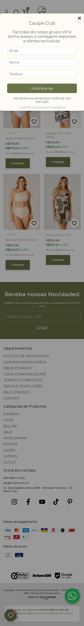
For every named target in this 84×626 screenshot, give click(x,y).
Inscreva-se (42, 88)
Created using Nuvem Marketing (42, 107)
